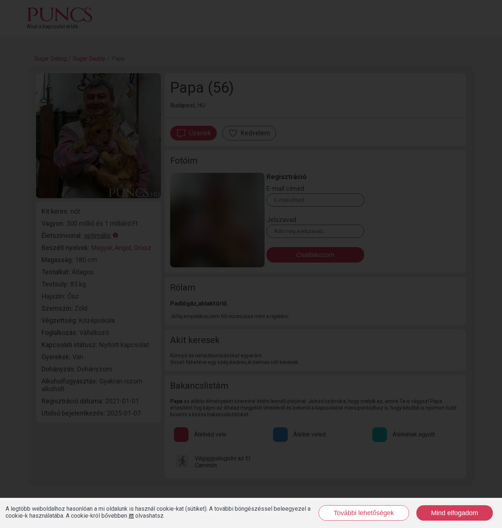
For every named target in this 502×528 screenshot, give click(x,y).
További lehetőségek (364, 513)
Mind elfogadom (454, 513)
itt (131, 515)
